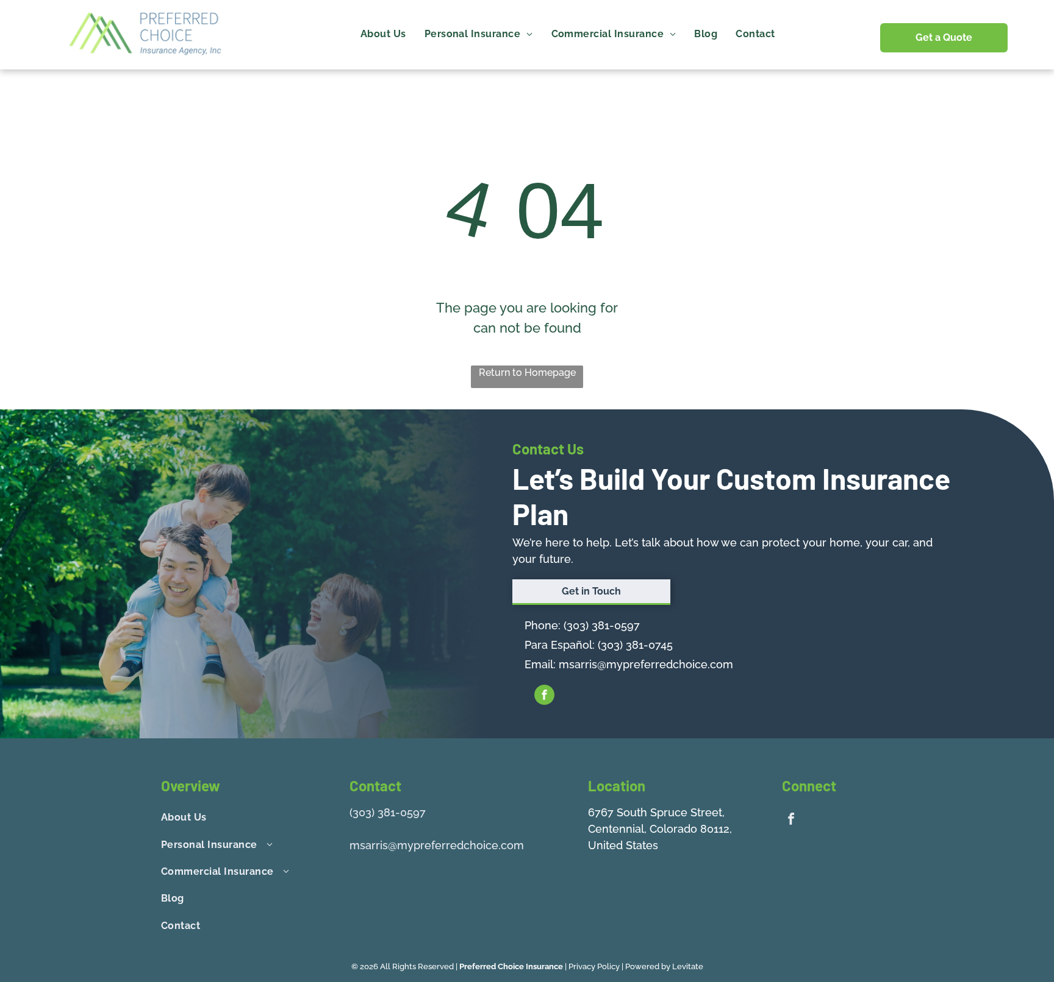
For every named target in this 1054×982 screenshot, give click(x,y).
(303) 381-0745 (635, 644)
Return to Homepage (527, 372)
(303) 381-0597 (602, 625)
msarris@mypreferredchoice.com (646, 664)
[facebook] (544, 696)
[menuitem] (383, 34)
